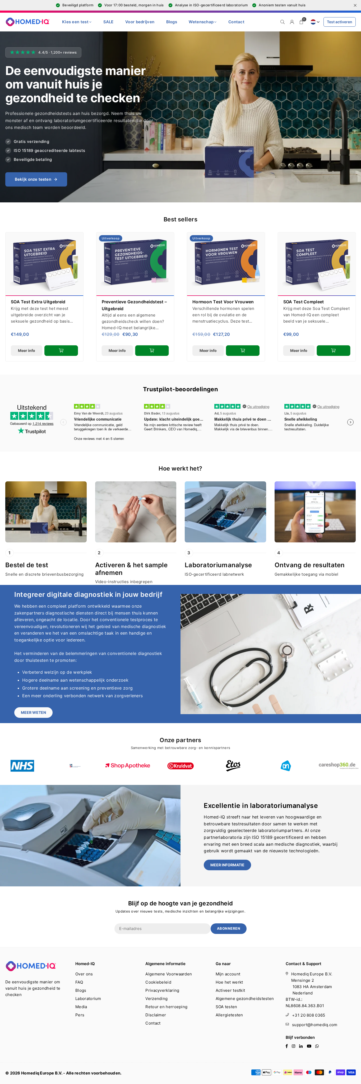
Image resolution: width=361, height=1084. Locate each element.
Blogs (171, 21)
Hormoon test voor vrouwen (223, 301)
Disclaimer (155, 1014)
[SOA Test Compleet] (317, 264)
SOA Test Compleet (303, 301)
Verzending (156, 998)
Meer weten (33, 712)
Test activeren (339, 22)
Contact (236, 21)
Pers (79, 1014)
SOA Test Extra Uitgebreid (38, 301)
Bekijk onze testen (33, 179)
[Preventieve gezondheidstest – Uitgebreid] (135, 264)
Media (81, 1006)
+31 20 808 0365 (308, 1015)
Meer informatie (227, 865)
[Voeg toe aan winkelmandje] (61, 350)
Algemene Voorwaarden (168, 973)
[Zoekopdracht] (282, 22)
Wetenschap (201, 21)
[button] (301, 22)
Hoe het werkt (229, 982)
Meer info (26, 350)
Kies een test (75, 21)
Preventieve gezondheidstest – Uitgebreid (134, 305)
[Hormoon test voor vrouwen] (226, 264)
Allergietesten (229, 1014)
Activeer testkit (230, 990)
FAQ (79, 982)
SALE (108, 21)
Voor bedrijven (139, 21)
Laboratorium (88, 998)
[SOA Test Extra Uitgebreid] (44, 264)
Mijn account (228, 973)
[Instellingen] (292, 22)
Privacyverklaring (162, 990)
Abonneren (228, 928)
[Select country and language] (314, 22)
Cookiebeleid (158, 982)
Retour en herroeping (166, 1006)
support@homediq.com (314, 1024)
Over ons (84, 973)
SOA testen (226, 1006)
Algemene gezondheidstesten (245, 998)
